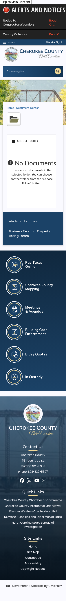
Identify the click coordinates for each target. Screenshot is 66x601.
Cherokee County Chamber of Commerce (33, 500)
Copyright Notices (33, 569)
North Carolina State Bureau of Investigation (33, 525)
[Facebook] (22, 480)
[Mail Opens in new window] (44, 480)
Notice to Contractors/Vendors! (29, 22)
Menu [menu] (11, 42)
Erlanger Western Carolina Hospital (33, 511)
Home (10, 108)
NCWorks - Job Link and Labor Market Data (33, 517)
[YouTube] (36, 480)
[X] (29, 480)
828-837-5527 (38, 472)
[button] (58, 71)
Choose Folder (27, 141)
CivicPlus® (55, 586)
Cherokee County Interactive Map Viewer (33, 506)
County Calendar (33, 34)
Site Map (33, 552)
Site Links (33, 538)
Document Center (27, 108)
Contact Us (33, 558)
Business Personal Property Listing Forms (29, 233)
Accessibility (33, 563)
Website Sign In (54, 42)
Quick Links (33, 491)
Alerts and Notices (23, 221)
